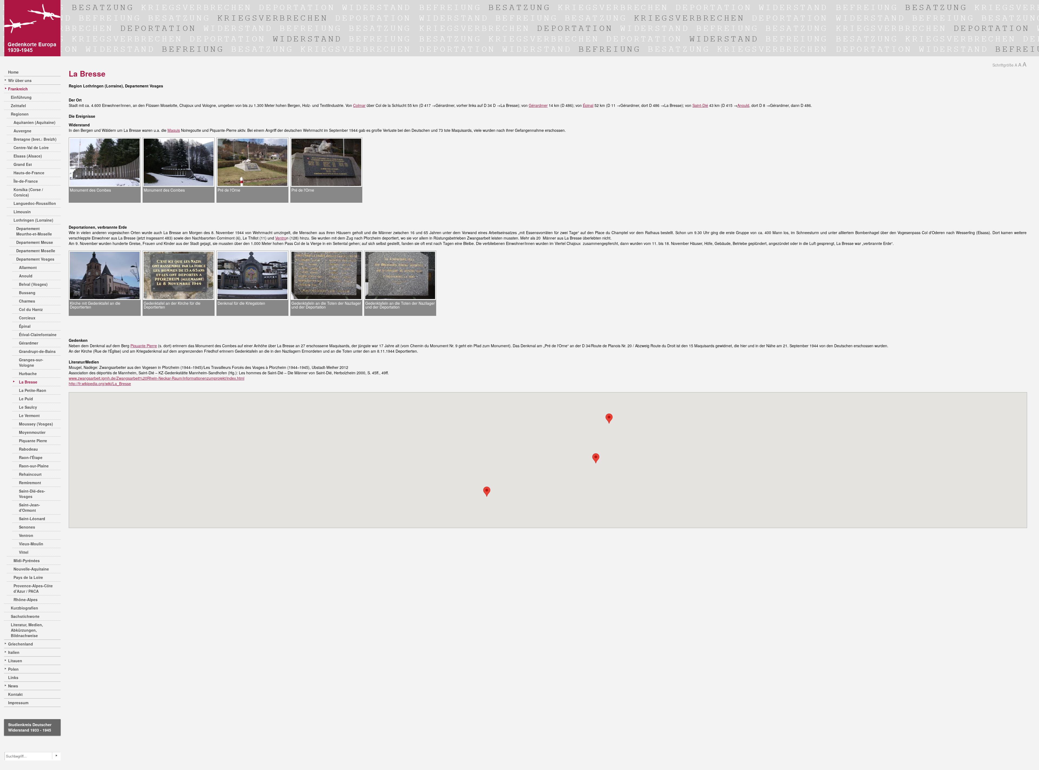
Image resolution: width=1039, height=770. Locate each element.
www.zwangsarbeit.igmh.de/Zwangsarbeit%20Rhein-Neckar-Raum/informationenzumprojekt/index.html (156, 378)
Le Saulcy (28, 407)
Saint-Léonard (32, 518)
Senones (27, 527)
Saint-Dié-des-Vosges (32, 493)
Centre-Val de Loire (31, 147)
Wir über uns (20, 80)
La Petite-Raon (32, 390)
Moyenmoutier (32, 432)
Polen (13, 669)
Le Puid (26, 398)
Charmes (27, 301)
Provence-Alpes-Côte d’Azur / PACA (33, 588)
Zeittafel (18, 105)
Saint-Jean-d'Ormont (29, 507)
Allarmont (28, 267)
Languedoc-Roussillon (35, 203)
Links (13, 677)
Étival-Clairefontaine (38, 334)
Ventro (280, 238)
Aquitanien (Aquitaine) (34, 122)
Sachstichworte (25, 616)
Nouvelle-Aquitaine (31, 569)
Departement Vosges (35, 259)
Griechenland (20, 644)
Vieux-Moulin (31, 543)
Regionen (20, 114)
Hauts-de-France (29, 172)
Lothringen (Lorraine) (33, 220)
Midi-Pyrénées (27, 560)
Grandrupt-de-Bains (37, 351)
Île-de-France (26, 181)
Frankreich (18, 88)
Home (13, 72)
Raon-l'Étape (30, 457)
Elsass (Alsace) (28, 156)
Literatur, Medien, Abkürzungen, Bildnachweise (27, 630)
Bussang (27, 292)
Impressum (18, 702)
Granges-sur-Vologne (31, 362)
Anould (25, 275)
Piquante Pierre (33, 440)
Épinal (25, 326)
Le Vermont (29, 415)
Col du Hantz (31, 309)
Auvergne (22, 130)
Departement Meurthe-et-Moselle (34, 231)
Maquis (173, 130)
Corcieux (27, 317)
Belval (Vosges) (33, 284)
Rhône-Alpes (26, 599)
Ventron (26, 535)
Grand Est (23, 164)
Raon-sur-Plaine (34, 465)
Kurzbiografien (24, 608)
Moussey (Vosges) (36, 424)
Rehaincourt (30, 474)
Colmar (359, 105)
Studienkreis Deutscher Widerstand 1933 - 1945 (29, 727)
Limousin (22, 211)
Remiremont (30, 482)
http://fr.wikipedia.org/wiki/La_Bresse (100, 383)
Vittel (23, 552)
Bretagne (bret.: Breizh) (35, 139)
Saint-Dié (700, 105)
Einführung (21, 97)
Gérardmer (28, 343)
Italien (13, 652)
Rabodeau (28, 449)
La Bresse (28, 382)
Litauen (15, 660)
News (13, 686)
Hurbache (28, 373)
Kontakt (15, 694)
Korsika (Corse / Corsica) (28, 192)
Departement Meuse (34, 242)
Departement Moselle (35, 250)
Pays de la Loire (28, 577)
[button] (595, 458)
